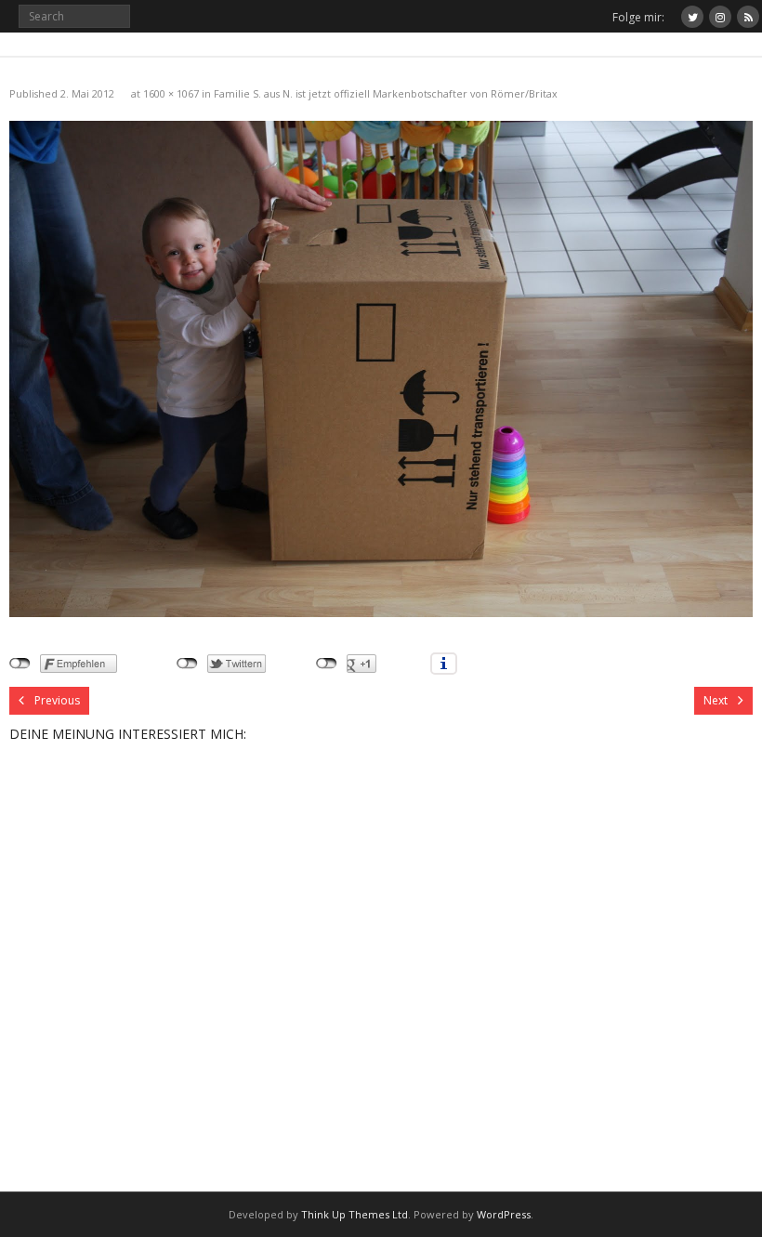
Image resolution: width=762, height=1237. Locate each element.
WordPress (504, 1214)
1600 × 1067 (171, 93)
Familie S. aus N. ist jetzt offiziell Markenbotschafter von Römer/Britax (386, 93)
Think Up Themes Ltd (354, 1214)
